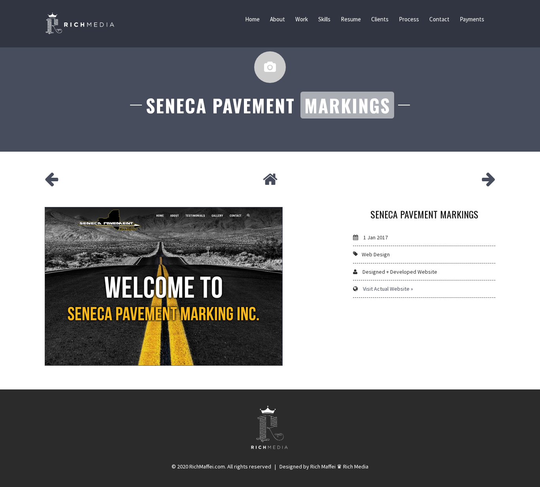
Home (252, 19)
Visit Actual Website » (388, 288)
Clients (380, 19)
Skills (324, 19)
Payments (472, 19)
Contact (439, 19)
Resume (351, 19)
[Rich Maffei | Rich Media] (80, 24)
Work (301, 19)
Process (409, 19)
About (277, 19)
